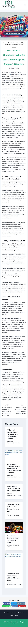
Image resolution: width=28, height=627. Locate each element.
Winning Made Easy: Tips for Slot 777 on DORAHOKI (13, 489)
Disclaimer (21, 613)
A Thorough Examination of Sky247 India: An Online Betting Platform (12, 434)
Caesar (12, 68)
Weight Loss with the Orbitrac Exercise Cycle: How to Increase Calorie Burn (7, 410)
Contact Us (14, 613)
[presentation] (14, 455)
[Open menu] (25, 5)
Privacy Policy (14, 615)
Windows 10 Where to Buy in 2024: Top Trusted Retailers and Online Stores (20, 409)
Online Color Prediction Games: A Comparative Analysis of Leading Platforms (14, 468)
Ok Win (9, 74)
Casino (14, 47)
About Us (6, 613)
